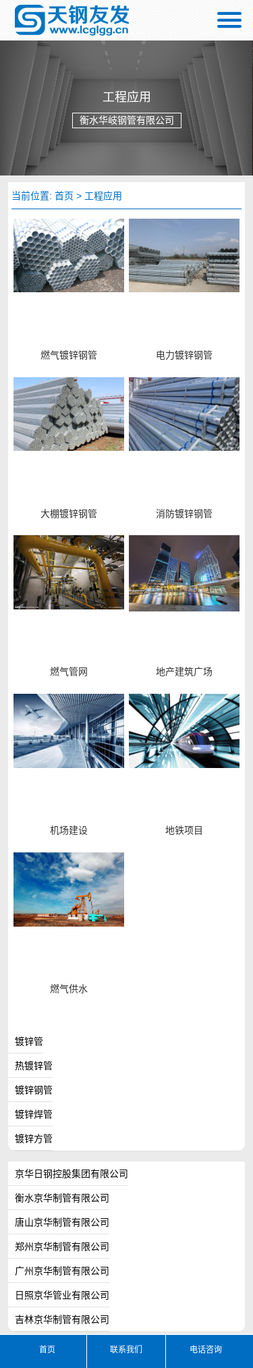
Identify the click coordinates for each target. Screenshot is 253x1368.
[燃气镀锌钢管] (68, 254)
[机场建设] (68, 730)
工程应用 (103, 195)
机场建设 (69, 830)
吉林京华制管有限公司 (62, 1319)
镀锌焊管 (34, 1114)
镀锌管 (29, 1041)
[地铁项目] (184, 730)
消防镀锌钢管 (184, 514)
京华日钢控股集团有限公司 (71, 1173)
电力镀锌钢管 (184, 355)
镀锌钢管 (34, 1090)
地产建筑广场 (184, 672)
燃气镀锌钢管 (68, 355)
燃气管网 (69, 672)
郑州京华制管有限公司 (62, 1246)
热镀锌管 (34, 1065)
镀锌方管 (34, 1138)
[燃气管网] (68, 571)
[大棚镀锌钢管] (68, 413)
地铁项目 (184, 830)
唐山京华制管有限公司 (62, 1222)
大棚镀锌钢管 (68, 514)
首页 (64, 195)
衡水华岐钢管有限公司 (72, 20)
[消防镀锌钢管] (184, 413)
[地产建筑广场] (184, 573)
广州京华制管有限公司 (62, 1270)
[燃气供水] (68, 888)
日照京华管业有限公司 (62, 1295)
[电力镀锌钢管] (184, 254)
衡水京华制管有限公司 (62, 1198)
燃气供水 (69, 989)
